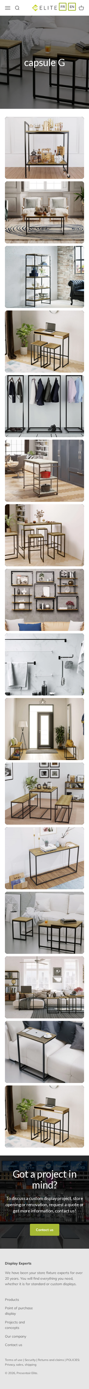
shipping (30, 1364)
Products (12, 1299)
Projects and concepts (15, 1325)
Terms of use (13, 1360)
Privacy (10, 1364)
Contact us (44, 1230)
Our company (15, 1336)
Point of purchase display (19, 1311)
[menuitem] (63, 7)
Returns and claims (51, 1360)
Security (30, 1360)
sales (19, 1364)
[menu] (67, 7)
